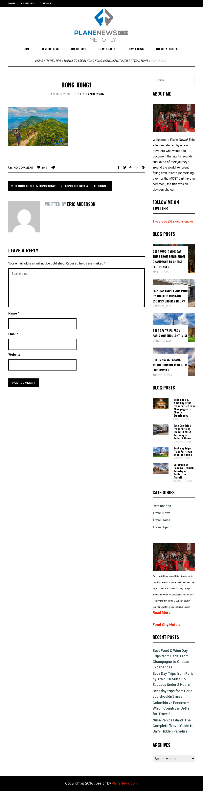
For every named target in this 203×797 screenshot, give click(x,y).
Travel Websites (167, 49)
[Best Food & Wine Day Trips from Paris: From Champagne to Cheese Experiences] (161, 407)
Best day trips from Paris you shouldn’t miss (182, 451)
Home (11, 3)
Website (14, 354)
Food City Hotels (166, 625)
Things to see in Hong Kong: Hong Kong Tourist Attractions (106, 60)
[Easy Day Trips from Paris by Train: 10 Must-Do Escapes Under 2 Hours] (161, 433)
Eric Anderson (92, 94)
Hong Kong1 (76, 84)
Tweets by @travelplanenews (173, 221)
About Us (27, 3)
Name (13, 313)
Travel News (135, 49)
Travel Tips (78, 49)
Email (13, 334)
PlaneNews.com (125, 783)
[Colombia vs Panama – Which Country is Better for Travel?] (161, 473)
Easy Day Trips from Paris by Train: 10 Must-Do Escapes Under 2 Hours (170, 296)
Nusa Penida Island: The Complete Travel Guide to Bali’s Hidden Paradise (173, 725)
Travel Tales (106, 49)
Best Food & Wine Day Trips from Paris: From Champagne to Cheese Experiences (184, 407)
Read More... (163, 612)
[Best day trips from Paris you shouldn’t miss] (161, 456)
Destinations (50, 49)
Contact (45, 3)
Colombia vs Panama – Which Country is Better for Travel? (170, 364)
